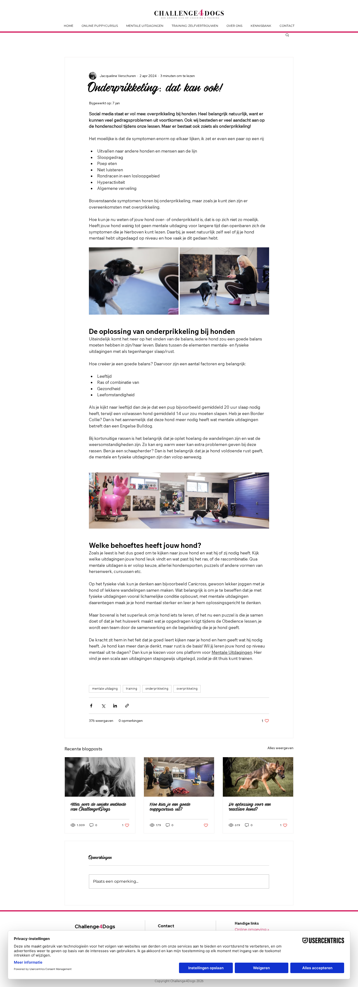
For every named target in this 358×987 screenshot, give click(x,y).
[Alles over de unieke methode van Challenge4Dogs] (100, 777)
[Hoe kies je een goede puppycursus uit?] (179, 777)
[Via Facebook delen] (91, 705)
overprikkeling (187, 689)
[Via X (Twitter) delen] (103, 705)
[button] (287, 35)
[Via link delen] (127, 705)
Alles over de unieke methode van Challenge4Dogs (98, 807)
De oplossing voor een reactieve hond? (250, 807)
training (131, 689)
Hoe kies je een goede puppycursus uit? (170, 807)
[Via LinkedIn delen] (115, 705)
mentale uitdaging (105, 689)
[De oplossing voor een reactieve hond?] (258, 777)
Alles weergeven (280, 748)
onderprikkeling (156, 689)
